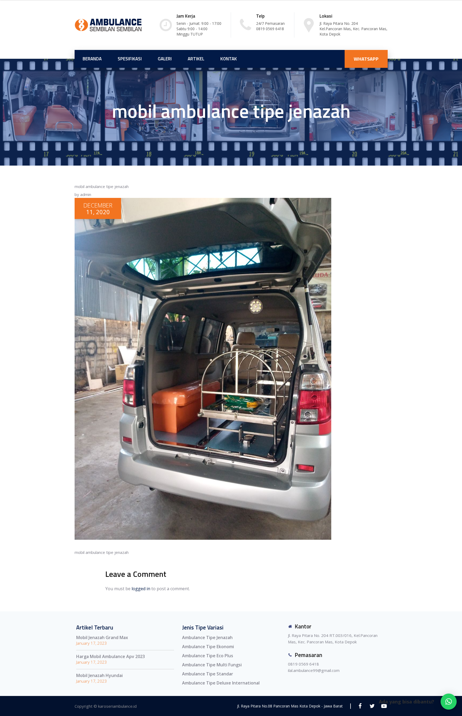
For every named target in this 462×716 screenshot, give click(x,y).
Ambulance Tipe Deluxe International (221, 683)
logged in (141, 589)
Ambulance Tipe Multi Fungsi (212, 665)
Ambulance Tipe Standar (207, 674)
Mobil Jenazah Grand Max (102, 637)
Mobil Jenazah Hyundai (99, 675)
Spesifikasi (130, 58)
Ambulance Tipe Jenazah (207, 637)
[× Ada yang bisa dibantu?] (449, 702)
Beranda (92, 58)
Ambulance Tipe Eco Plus (207, 656)
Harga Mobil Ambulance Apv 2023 (110, 656)
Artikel (196, 58)
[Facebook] (360, 706)
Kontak (228, 58)
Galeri (165, 58)
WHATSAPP (366, 58)
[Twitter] (372, 706)
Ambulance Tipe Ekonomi (208, 647)
